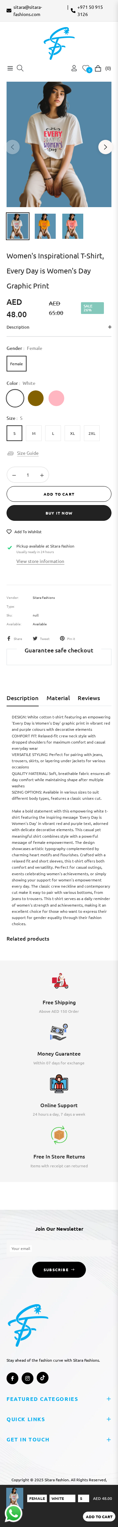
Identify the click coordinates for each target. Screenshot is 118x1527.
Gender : (24, 348)
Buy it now (59, 513)
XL (72, 433)
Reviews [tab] (89, 697)
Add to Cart (99, 1516)
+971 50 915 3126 (90, 10)
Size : (15, 418)
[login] (71, 68)
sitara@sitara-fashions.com (27, 10)
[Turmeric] (36, 398)
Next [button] (105, 147)
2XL (91, 433)
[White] (15, 398)
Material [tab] (58, 697)
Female (16, 363)
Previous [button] (12, 147)
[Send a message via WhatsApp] (13, 1513)
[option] (59, 144)
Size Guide (28, 453)
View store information (40, 561)
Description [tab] (23, 697)
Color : (21, 383)
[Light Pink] (56, 398)
